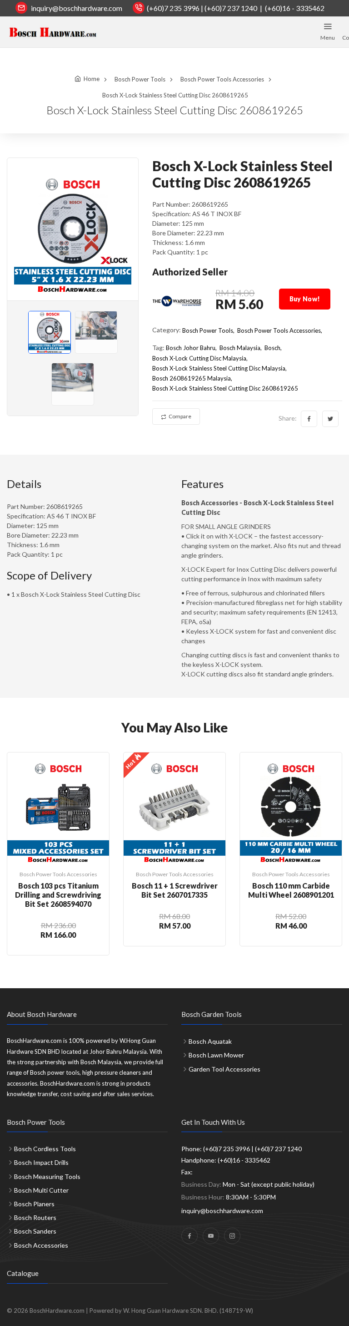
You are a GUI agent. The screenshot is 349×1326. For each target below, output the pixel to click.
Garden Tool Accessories (224, 1069)
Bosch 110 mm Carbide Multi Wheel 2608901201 (291, 890)
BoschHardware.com (57, 1310)
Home (92, 78)
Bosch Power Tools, (208, 330)
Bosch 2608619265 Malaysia (191, 378)
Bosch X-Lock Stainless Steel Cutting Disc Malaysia (218, 368)
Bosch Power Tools (140, 79)
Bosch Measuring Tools (47, 1176)
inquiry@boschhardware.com (76, 8)
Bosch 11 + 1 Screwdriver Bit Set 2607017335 (175, 890)
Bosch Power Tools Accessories (222, 79)
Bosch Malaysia (239, 347)
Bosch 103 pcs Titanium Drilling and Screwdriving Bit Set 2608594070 (58, 894)
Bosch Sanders (35, 1231)
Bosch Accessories (41, 1245)
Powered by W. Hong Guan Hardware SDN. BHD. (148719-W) (171, 1310)
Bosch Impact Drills (41, 1162)
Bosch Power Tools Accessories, (279, 330)
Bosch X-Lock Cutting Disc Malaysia (199, 358)
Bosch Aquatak (210, 1041)
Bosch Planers (34, 1204)
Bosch (272, 347)
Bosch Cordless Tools (45, 1149)
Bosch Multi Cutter (41, 1190)
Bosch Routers (35, 1217)
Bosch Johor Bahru (190, 347)
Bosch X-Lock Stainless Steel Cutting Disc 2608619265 (225, 388)
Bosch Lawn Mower (216, 1055)
